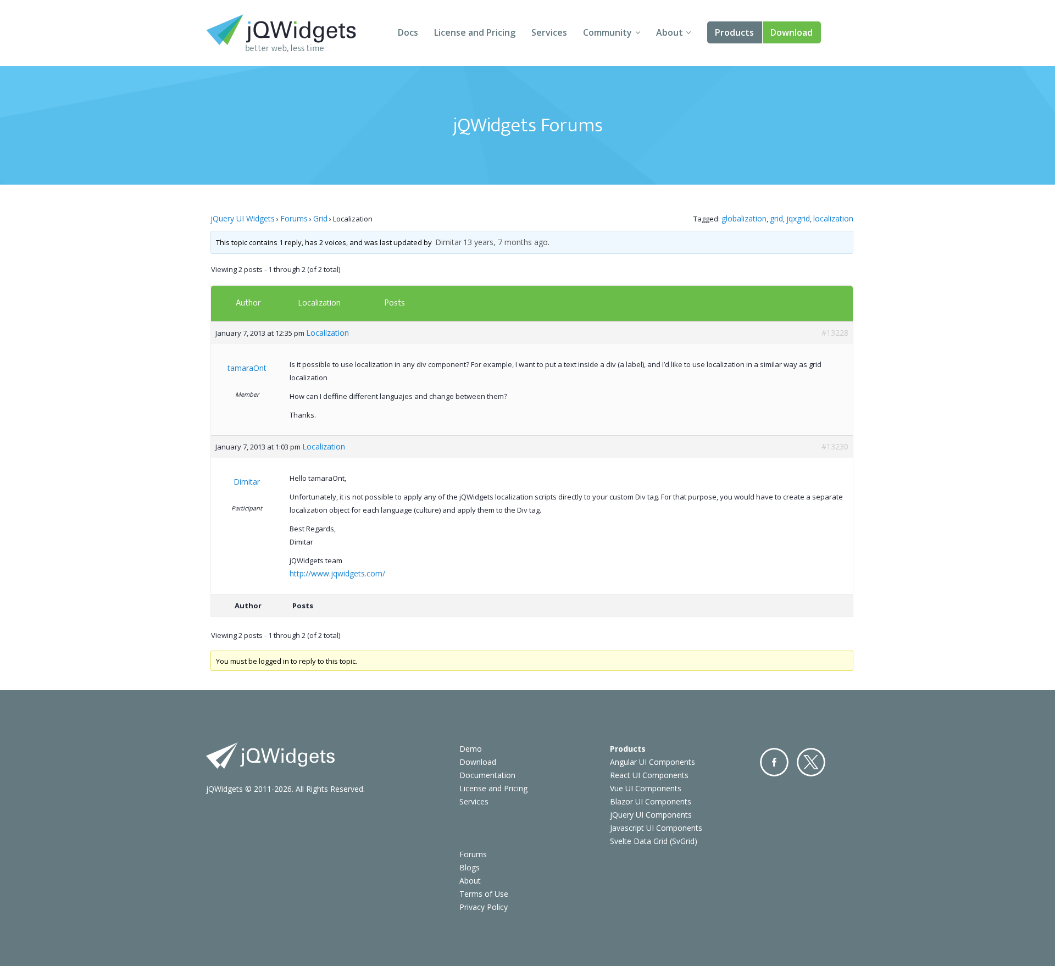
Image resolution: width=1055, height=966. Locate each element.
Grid (320, 218)
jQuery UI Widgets (242, 218)
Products (734, 32)
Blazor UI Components (650, 801)
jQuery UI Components (651, 814)
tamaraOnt (246, 368)
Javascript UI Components (656, 828)
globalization (744, 218)
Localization (319, 302)
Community (607, 32)
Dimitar (448, 242)
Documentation (487, 775)
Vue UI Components (645, 788)
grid (776, 218)
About (669, 32)
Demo (470, 748)
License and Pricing (474, 32)
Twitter (811, 762)
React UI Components (649, 775)
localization (833, 218)
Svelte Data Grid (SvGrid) (653, 841)
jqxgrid (798, 218)
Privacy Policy (483, 907)
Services (549, 32)
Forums (294, 218)
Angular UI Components (652, 762)
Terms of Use (483, 894)
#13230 (834, 446)
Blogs (469, 867)
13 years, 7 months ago (505, 242)
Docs (408, 32)
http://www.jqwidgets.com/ (337, 573)
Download (791, 32)
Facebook (774, 762)
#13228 (834, 332)
